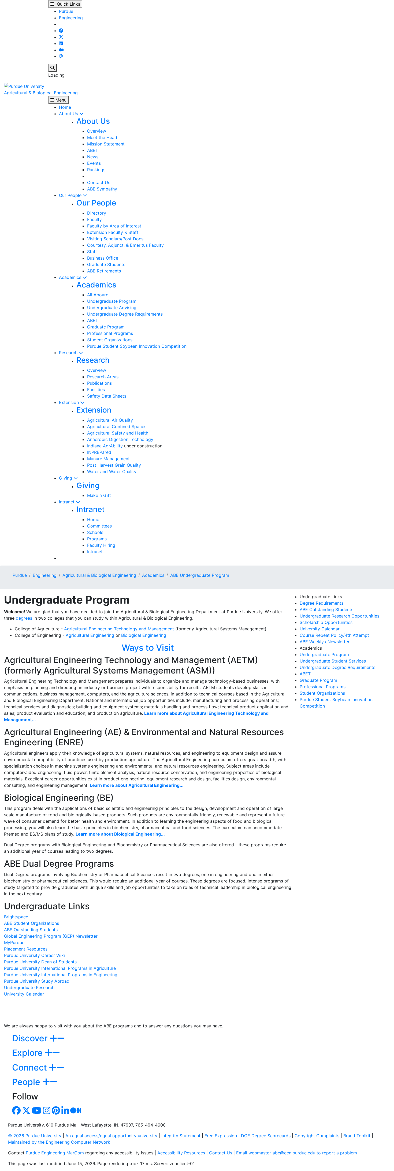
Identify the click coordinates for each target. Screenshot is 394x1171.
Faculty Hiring (101, 545)
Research (69, 352)
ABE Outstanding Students (31, 929)
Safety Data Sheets (106, 396)
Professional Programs (110, 333)
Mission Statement (106, 144)
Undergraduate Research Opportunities (339, 616)
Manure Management (108, 458)
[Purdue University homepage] (24, 85)
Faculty (94, 219)
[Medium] (61, 50)
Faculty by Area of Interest (114, 226)
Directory (96, 213)
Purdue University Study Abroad (36, 981)
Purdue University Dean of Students (40, 961)
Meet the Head (102, 137)
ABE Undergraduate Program (199, 575)
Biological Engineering (143, 635)
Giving (66, 478)
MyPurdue (14, 942)
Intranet (67, 501)
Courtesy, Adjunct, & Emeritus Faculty (125, 245)
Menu (60, 100)
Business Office (102, 258)
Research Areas (102, 376)
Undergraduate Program (111, 301)
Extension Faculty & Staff (112, 232)
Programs (97, 538)
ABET (92, 150)
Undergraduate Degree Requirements (125, 314)
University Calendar (24, 994)
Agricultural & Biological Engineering (41, 92)
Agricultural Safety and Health (117, 433)
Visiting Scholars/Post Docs (115, 238)
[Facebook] (61, 30)
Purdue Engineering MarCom (55, 1152)
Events (94, 163)
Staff (92, 251)
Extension (69, 402)
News (92, 156)
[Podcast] (61, 56)
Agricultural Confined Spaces (116, 426)
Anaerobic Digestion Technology (120, 439)
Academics (71, 277)
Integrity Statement (180, 1135)
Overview (96, 131)
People (27, 1082)
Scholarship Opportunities (326, 622)
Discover (31, 1038)
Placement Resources (25, 949)
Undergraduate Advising (111, 307)
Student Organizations (109, 339)
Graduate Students (106, 264)
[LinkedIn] (61, 43)
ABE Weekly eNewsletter (325, 641)
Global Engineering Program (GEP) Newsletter (51, 936)
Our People (71, 195)
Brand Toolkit (356, 1135)
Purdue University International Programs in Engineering (60, 974)
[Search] (52, 68)
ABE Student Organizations (31, 923)
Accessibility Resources (181, 1152)
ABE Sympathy (102, 189)
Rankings (96, 169)
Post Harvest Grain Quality (114, 465)
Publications (99, 383)
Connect (30, 1067)
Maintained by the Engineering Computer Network (59, 1142)
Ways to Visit (148, 647)
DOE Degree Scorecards (266, 1135)
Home (65, 107)
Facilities (96, 389)
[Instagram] (46, 1112)
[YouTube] (37, 1112)
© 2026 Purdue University (34, 1135)
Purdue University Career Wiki (34, 955)
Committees (99, 526)
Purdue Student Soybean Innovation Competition (137, 346)
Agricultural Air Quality (110, 420)
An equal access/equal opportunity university (111, 1135)
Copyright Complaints (317, 1135)
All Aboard (98, 294)
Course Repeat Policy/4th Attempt (334, 635)
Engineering (71, 17)
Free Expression (221, 1135)
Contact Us (98, 182)
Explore (28, 1052)
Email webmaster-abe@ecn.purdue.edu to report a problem (296, 1152)
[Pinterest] (56, 1112)
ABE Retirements (104, 271)
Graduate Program (106, 327)
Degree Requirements (321, 603)
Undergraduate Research (29, 987)
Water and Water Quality (111, 471)
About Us (69, 113)
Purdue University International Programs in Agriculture (60, 968)
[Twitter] (61, 37)
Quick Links (67, 4)
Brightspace (16, 916)
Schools (95, 532)
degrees (24, 618)
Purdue (66, 11)
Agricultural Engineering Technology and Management (119, 628)
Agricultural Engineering (90, 635)
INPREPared (99, 452)
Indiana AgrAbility (105, 445)
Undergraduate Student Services (333, 661)
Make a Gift (99, 495)
